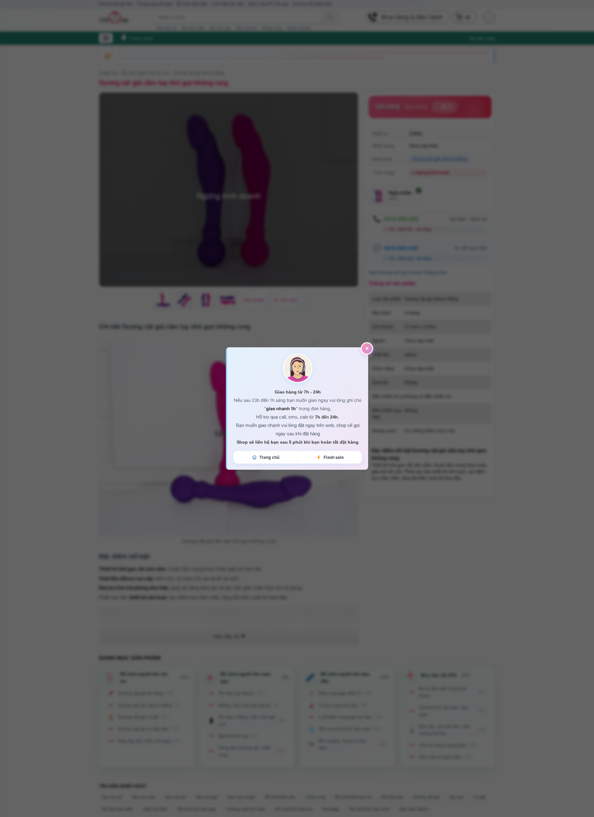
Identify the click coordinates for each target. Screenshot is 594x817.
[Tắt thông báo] (367, 348)
